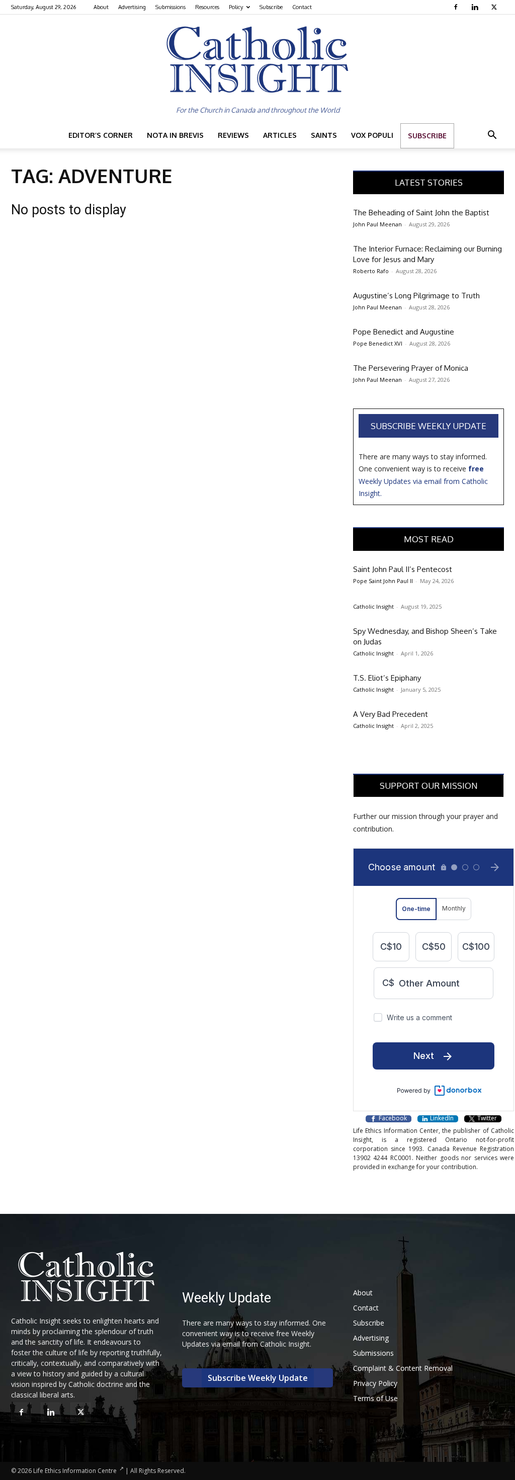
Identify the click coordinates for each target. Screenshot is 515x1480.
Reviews (233, 135)
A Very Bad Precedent (390, 714)
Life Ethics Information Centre (75, 1470)
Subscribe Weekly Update (428, 426)
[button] (492, 136)
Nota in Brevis (175, 135)
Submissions (170, 7)
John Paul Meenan (377, 224)
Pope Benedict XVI (377, 343)
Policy (236, 7)
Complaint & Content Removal (403, 1368)
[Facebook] (457, 7)
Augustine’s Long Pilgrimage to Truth (416, 295)
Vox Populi (372, 135)
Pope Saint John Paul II (383, 581)
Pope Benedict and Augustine (403, 332)
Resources (207, 7)
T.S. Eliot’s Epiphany (387, 678)
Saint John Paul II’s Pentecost (402, 569)
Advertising (132, 7)
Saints (324, 135)
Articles (280, 135)
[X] (495, 7)
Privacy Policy (375, 1383)
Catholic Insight (373, 606)
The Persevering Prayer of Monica (410, 368)
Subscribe (271, 7)
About (101, 7)
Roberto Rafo (371, 271)
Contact (302, 7)
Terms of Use (375, 1398)
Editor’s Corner (100, 135)
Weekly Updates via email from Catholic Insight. (423, 481)
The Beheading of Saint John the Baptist (421, 212)
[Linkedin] (476, 7)
